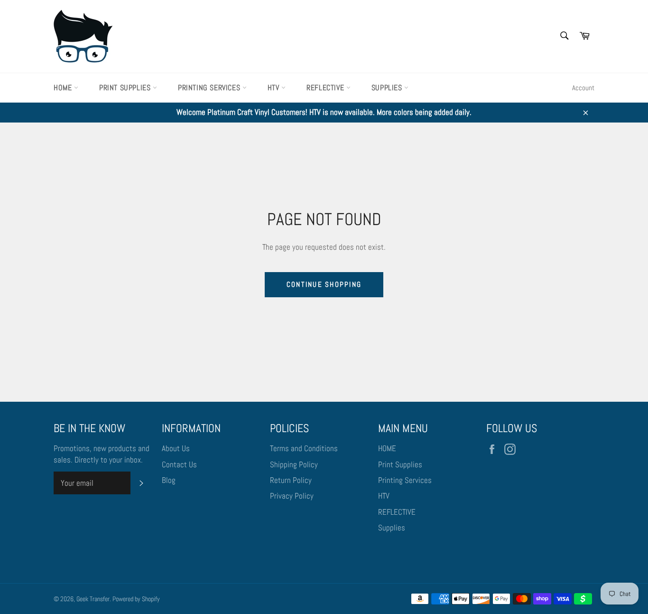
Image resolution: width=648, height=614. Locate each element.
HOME (64, 88)
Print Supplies (126, 88)
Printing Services (210, 88)
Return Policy (291, 480)
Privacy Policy (292, 496)
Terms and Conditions (304, 448)
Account (583, 87)
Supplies (387, 88)
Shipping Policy (294, 464)
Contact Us (179, 464)
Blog (169, 480)
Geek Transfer (93, 599)
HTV (274, 88)
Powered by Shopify (136, 599)
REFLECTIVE (326, 88)
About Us (176, 448)
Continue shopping (324, 284)
